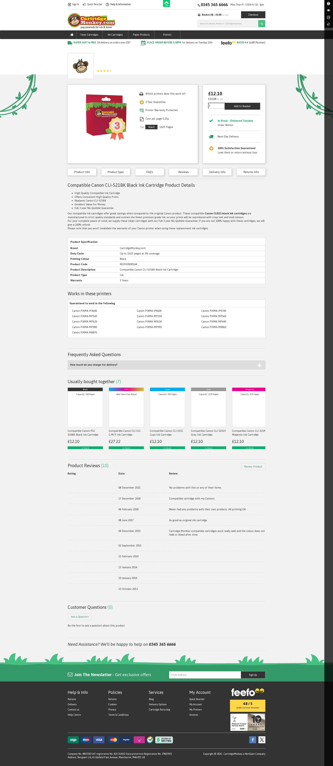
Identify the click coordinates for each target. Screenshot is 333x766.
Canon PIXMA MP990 (149, 327)
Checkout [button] (253, 14)
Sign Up (253, 675)
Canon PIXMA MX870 (84, 332)
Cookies (112, 704)
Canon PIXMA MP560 (213, 316)
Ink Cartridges (115, 34)
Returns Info (251, 172)
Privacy (112, 709)
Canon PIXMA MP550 (149, 316)
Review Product (253, 466)
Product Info (82, 172)
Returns (72, 699)
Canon (104, 49)
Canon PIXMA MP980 (84, 327)
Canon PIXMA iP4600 (149, 310)
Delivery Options (158, 704)
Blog (151, 699)
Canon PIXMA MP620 (84, 321)
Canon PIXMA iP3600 (84, 310)
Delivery (72, 704)
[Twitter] (261, 739)
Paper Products (141, 34)
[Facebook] (251, 739)
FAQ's (149, 172)
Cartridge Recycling (159, 709)
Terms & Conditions (118, 714)
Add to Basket (242, 106)
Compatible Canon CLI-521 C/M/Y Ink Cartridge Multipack (124, 434)
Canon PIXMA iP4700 (213, 310)
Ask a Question (146, 64)
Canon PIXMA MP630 (149, 321)
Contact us (73, 709)
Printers (167, 34)
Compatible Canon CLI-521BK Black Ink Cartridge (141, 49)
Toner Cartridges (89, 34)
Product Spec (116, 172)
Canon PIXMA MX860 (213, 327)
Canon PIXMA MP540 (84, 316)
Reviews (183, 172)
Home (71, 49)
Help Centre (74, 714)
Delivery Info (217, 172)
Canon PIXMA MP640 (213, 321)
